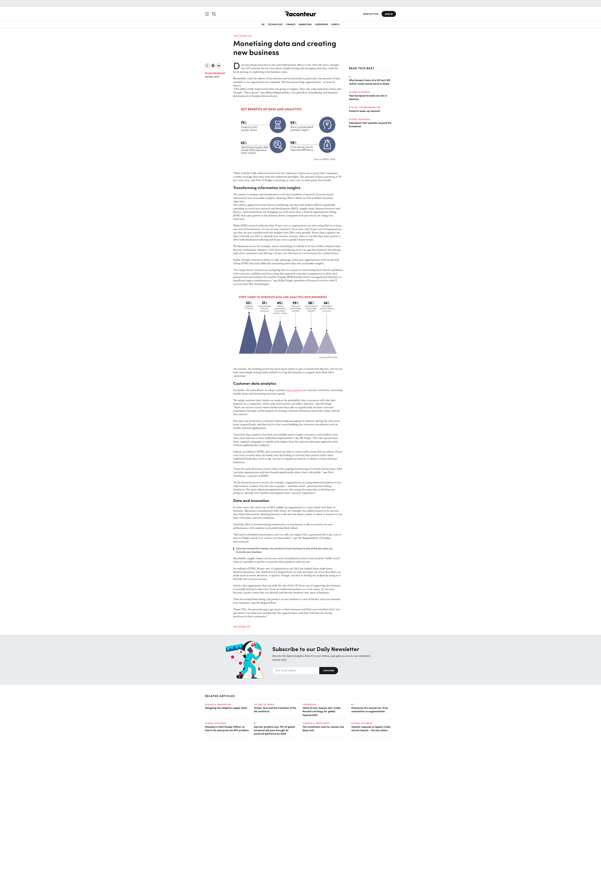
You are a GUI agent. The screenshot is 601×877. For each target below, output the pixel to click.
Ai (350, 76)
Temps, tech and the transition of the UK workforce (275, 709)
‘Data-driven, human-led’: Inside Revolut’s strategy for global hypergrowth (322, 711)
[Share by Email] (218, 65)
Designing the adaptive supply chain (226, 707)
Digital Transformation (364, 107)
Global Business (359, 92)
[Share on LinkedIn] (213, 65)
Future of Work (264, 704)
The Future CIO (242, 36)
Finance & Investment (316, 723)
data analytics (294, 390)
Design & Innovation (218, 704)
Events (335, 24)
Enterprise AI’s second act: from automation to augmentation (369, 709)
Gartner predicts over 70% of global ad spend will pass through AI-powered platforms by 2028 (274, 730)
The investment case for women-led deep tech (323, 728)
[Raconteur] (300, 13)
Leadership (321, 24)
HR (263, 24)
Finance (290, 24)
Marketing (305, 24)
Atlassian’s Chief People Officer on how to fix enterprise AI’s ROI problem (227, 728)
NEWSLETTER (370, 13)
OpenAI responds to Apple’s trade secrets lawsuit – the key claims (370, 728)
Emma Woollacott (215, 73)
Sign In (389, 13)
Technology (275, 24)
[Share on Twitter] (207, 65)
